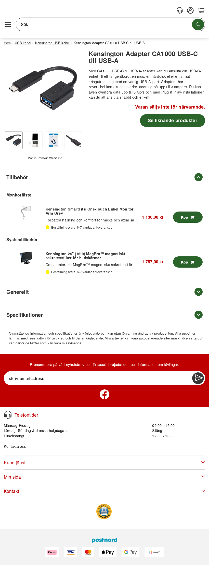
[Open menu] (8, 24)
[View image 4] (73, 140)
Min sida (12, 477)
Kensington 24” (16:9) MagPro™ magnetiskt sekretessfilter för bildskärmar (85, 255)
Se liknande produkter (172, 120)
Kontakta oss (15, 446)
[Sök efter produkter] (198, 24)
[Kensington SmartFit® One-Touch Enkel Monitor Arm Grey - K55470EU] (26, 212)
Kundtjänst (14, 462)
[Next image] (75, 89)
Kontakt (11, 491)
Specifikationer (24, 314)
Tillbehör (17, 177)
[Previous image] (11, 89)
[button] (43, 88)
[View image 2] (34, 140)
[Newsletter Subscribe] (198, 378)
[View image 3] (53, 140)
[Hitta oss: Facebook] (104, 394)
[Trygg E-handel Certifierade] (104, 511)
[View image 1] (14, 140)
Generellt (17, 291)
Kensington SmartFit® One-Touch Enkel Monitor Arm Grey (90, 211)
